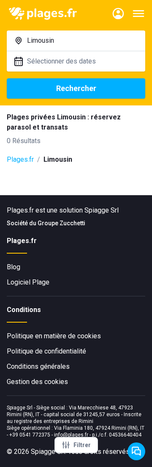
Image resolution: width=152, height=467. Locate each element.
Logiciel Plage (28, 282)
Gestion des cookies (37, 382)
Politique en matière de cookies (54, 336)
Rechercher (76, 88)
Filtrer (82, 445)
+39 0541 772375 (29, 435)
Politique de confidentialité (46, 351)
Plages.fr (20, 159)
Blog (13, 267)
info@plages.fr (71, 435)
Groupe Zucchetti (61, 223)
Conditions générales (38, 366)
